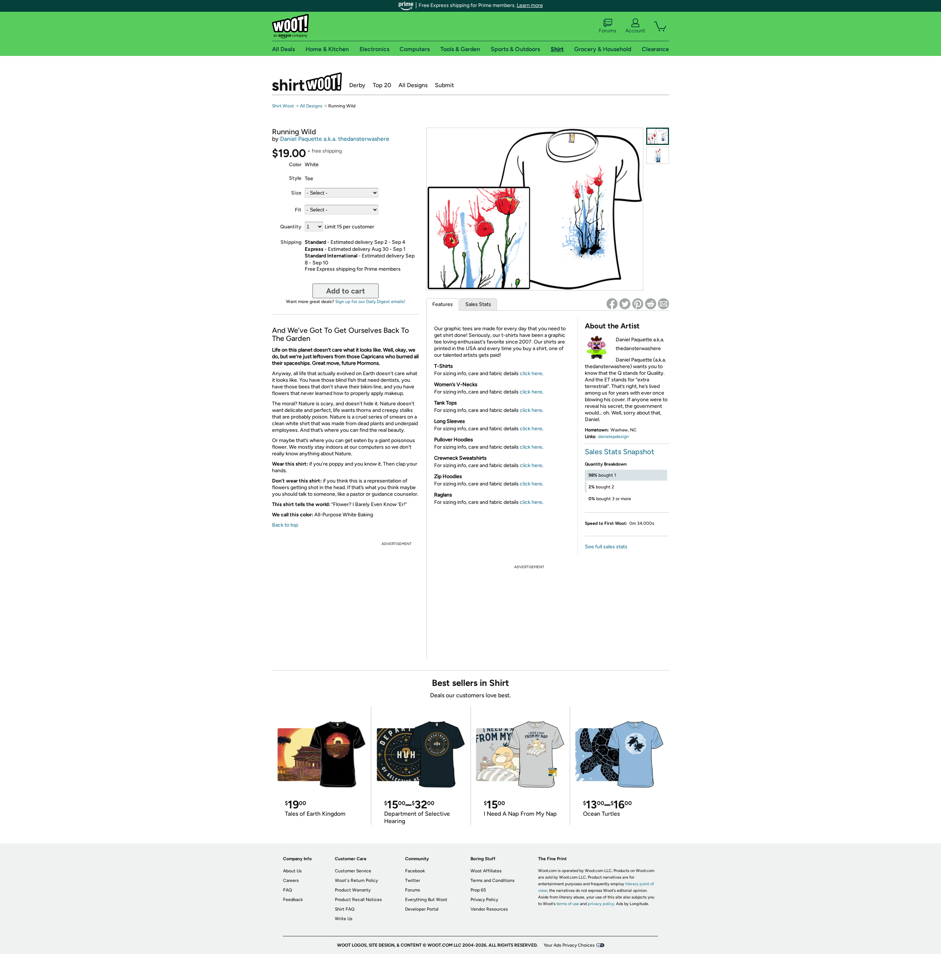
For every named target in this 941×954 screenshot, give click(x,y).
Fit (298, 210)
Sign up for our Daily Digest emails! (370, 301)
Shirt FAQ (344, 909)
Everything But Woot (426, 899)
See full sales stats (606, 547)
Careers (291, 880)
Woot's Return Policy (356, 880)
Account (635, 31)
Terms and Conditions (492, 880)
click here (531, 373)
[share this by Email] (663, 303)
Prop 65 (478, 890)
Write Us (344, 918)
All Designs (412, 85)
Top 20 (382, 85)
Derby (357, 85)
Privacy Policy (484, 899)
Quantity (290, 227)
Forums (607, 31)
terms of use (568, 903)
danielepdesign (613, 436)
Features (442, 304)
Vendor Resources (489, 909)
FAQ (287, 890)
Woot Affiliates (486, 870)
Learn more (530, 5)
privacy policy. (601, 903)
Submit (444, 85)
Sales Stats (478, 304)
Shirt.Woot (307, 81)
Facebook (415, 870)
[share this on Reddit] (650, 303)
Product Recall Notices (358, 899)
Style (295, 178)
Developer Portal (422, 909)
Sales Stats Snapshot (619, 451)
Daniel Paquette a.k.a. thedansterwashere (334, 138)
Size (296, 193)
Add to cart (345, 290)
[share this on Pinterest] (637, 303)
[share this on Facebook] (612, 303)
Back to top (285, 525)
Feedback (293, 899)
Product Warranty (353, 890)
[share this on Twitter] (624, 303)
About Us (292, 870)
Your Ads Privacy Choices (569, 945)
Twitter (412, 880)
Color (295, 164)
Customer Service (353, 870)
